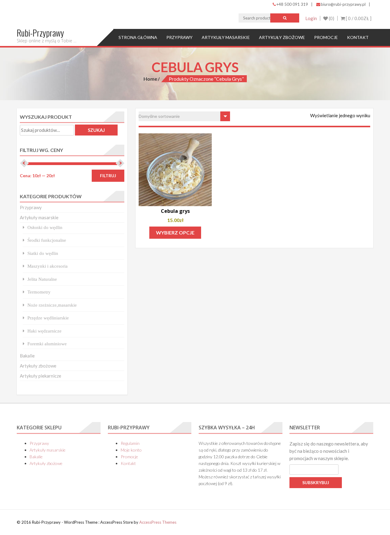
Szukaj (96, 130)
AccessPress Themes (157, 522)
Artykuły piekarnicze (40, 375)
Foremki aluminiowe (47, 343)
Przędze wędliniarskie (48, 317)
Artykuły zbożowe (282, 37)
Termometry (39, 292)
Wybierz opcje (175, 232)
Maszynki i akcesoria (47, 266)
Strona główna (138, 37)
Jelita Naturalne (42, 279)
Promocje (326, 37)
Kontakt (358, 37)
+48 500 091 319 (292, 4)
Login (311, 18)
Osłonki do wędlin (44, 227)
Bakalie (27, 355)
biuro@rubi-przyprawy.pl (343, 4)
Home (150, 79)
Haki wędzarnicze (44, 331)
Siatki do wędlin (42, 253)
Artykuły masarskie (226, 37)
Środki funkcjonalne (46, 240)
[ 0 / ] (358, 18)
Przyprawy (179, 37)
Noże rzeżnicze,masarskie (52, 305)
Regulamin (130, 443)
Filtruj (108, 175)
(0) (331, 18)
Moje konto (131, 449)
